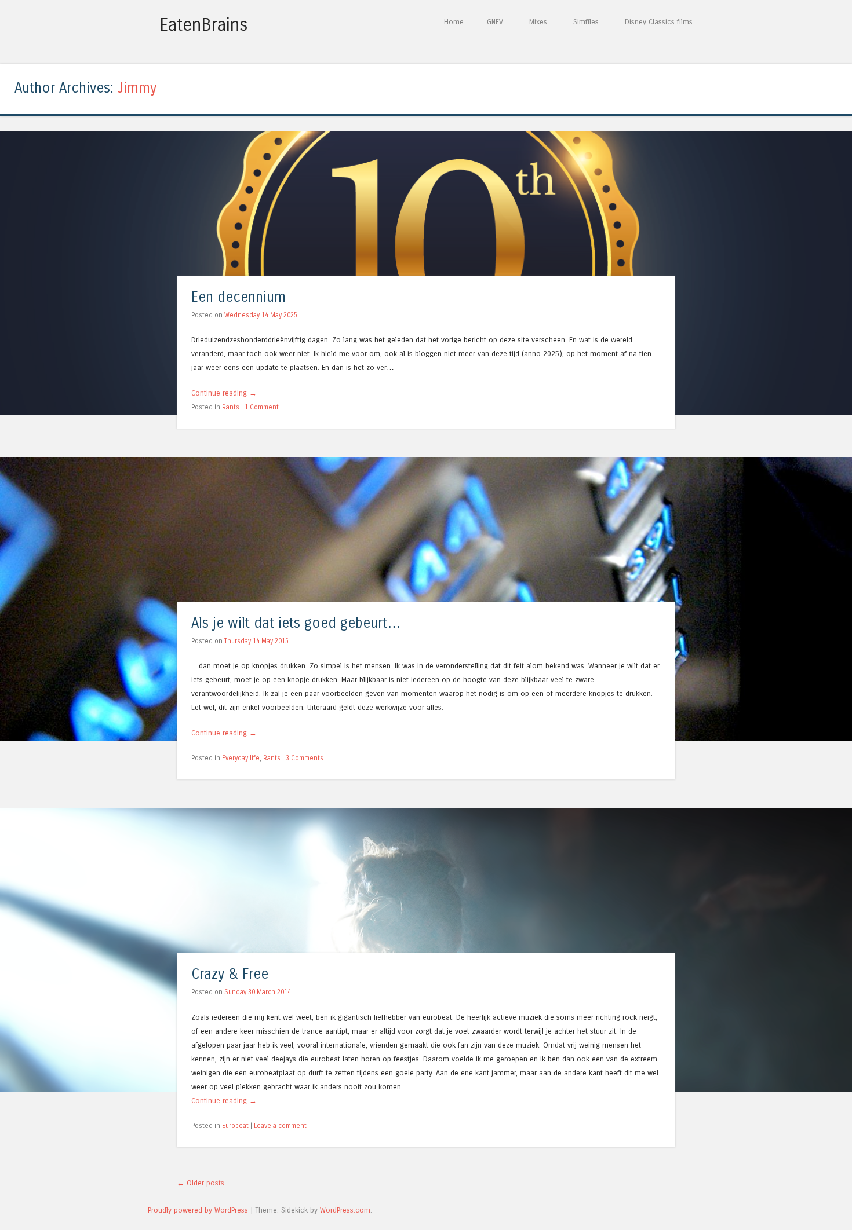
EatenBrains (203, 24)
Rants (230, 407)
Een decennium (238, 297)
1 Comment (262, 407)
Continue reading (224, 393)
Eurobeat (235, 1126)
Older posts (200, 1182)
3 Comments (304, 758)
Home (454, 21)
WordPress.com (345, 1210)
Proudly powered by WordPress (198, 1210)
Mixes (538, 21)
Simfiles (586, 21)
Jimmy (137, 88)
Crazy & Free (229, 974)
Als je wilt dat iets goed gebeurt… (296, 623)
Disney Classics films (659, 21)
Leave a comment (280, 1126)
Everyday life (241, 758)
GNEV (495, 21)
